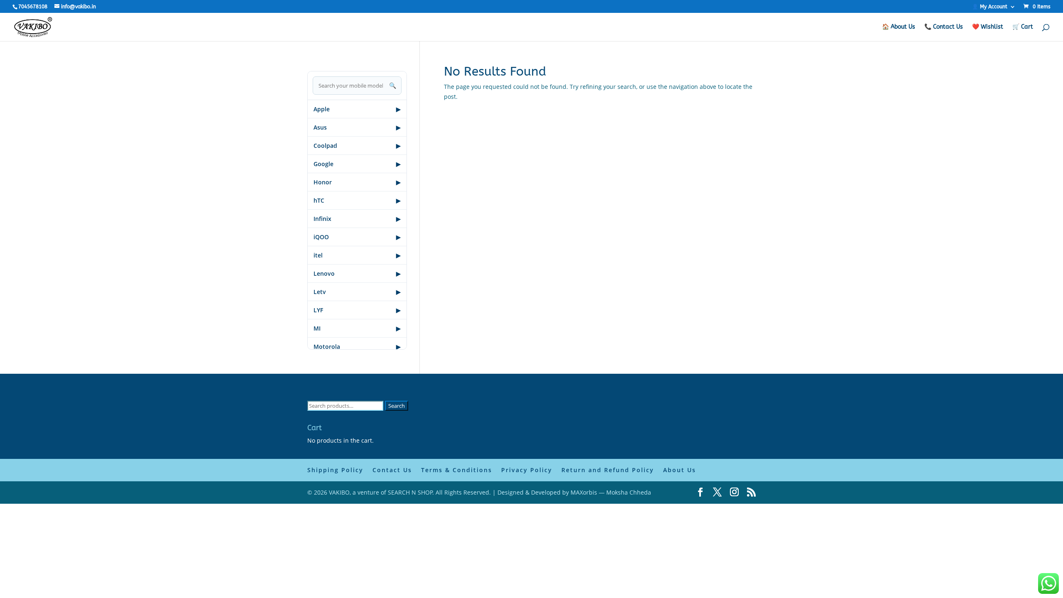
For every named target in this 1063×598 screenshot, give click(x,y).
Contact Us (392, 470)
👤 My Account (989, 7)
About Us (679, 470)
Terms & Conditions (456, 470)
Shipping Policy (335, 470)
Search (396, 405)
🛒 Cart (1022, 27)
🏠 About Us (898, 27)
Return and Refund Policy (607, 470)
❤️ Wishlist (987, 27)
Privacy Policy (526, 470)
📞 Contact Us (943, 27)
